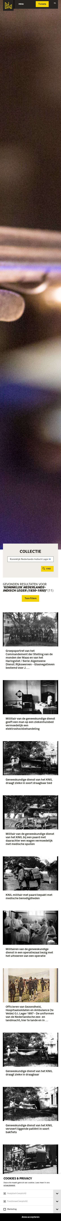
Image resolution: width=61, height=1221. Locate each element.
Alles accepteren (30, 1217)
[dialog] (30, 1197)
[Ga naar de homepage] (8, 5)
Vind (48, 569)
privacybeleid (9, 1185)
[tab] (57, 1193)
